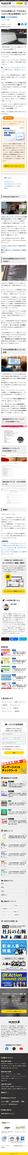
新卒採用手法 (4, 1063)
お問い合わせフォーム (7, 1113)
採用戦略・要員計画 (22, 1065)
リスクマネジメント (19, 1086)
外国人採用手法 (4, 1065)
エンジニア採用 (6, 19)
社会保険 (3, 1086)
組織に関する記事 (6, 1072)
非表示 (9, 178)
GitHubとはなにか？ (9, 182)
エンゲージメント (7, 711)
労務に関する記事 (6, 1084)
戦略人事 (16, 708)
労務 (2, 891)
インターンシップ (7, 702)
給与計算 (14, 1088)
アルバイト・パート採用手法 (20, 1063)
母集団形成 (3, 1068)
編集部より (4, 895)
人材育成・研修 (4, 1078)
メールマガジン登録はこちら (13, 591)
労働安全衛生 (4, 1088)
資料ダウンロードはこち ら (12, 166)
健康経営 (5, 705)
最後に (5, 188)
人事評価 (18, 1074)
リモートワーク (7, 708)
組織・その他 (4, 1080)
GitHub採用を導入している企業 (12, 186)
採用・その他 (15, 1068)
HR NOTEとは (13, 1104)
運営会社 (3, 1147)
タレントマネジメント (22, 1076)
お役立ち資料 (15, 1101)
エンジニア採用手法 (12, 1065)
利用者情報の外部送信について (19, 1145)
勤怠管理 (12, 1086)
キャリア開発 (11, 1078)
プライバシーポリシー (6, 1145)
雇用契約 (17, 711)
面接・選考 (9, 1068)
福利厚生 (9, 1088)
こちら (20, 749)
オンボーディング (15, 705)
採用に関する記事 (6, 1061)
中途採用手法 (10, 1063)
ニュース (3, 1104)
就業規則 (7, 1086)
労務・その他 (24, 1088)
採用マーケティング (20, 702)
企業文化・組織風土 (5, 1076)
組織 (2, 887)
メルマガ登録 (19, 3)
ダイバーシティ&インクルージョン (8, 1074)
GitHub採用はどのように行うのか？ (13, 184)
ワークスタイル (13, 1076)
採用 (2, 883)
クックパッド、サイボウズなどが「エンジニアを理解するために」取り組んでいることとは (13, 70)
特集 (23, 1101)
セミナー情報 (5, 1101)
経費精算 (18, 1088)
